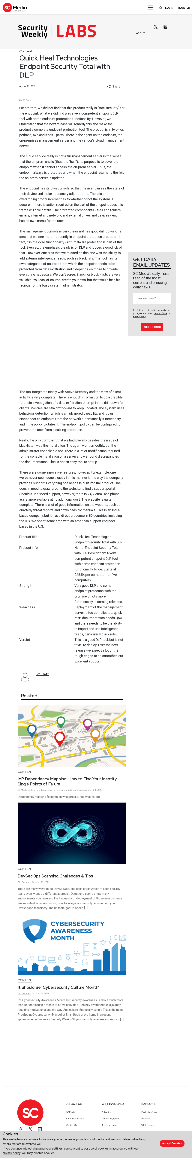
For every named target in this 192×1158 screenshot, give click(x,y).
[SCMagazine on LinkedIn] (40, 1129)
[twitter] (156, 27)
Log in (169, 7)
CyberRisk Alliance (75, 1118)
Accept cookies (172, 1143)
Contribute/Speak (110, 1118)
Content (25, 51)
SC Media (70, 1112)
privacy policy (11, 1153)
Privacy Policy (139, 316)
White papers (147, 1125)
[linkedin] (165, 27)
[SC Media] (15, 7)
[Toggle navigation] (150, 7)
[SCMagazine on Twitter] (30, 1129)
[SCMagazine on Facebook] (21, 1129)
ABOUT (140, 33)
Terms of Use (160, 313)
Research (145, 1118)
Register (184, 7)
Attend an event (109, 1125)
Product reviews (149, 1112)
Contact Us (71, 1125)
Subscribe (153, 327)
